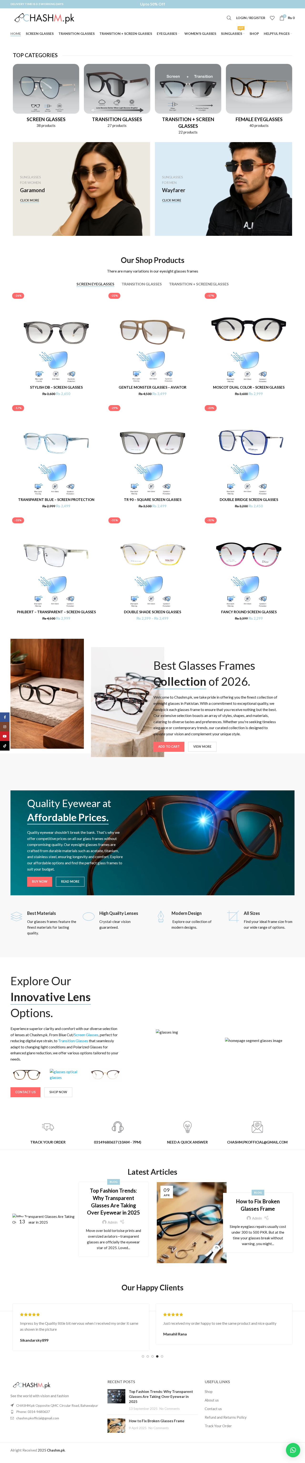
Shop (209, 1391)
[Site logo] (48, 17)
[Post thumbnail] (116, 1400)
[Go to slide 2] (148, 1356)
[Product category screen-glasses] (46, 97)
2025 (42, 1450)
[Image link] (34, 1384)
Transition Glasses (73, 1040)
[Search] (229, 18)
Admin (112, 1222)
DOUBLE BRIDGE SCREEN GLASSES (249, 499)
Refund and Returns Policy (226, 1417)
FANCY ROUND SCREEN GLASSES (249, 612)
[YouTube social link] (5, 736)
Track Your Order (218, 1426)
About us (212, 1400)
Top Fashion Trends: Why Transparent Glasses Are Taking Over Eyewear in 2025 (161, 1396)
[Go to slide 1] (143, 1356)
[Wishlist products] (272, 18)
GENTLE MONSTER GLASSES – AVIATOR (152, 387)
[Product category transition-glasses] (117, 97)
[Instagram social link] (5, 727)
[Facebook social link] (5, 717)
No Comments (169, 1409)
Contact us (213, 1408)
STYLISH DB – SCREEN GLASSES (56, 387)
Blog (113, 1182)
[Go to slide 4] (157, 1356)
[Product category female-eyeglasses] (259, 97)
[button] (293, 1450)
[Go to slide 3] (152, 1356)
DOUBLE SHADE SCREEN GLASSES (152, 612)
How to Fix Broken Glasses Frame (156, 1421)
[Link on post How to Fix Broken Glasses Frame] (192, 1222)
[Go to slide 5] (162, 1356)
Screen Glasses (86, 1034)
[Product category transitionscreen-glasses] (188, 100)
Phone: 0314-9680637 (33, 1412)
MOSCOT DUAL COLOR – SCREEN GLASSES (249, 387)
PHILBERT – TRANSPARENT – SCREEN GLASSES (56, 612)
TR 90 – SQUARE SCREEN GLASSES (152, 499)
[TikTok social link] (5, 746)
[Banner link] (81, 189)
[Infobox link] (44, 923)
